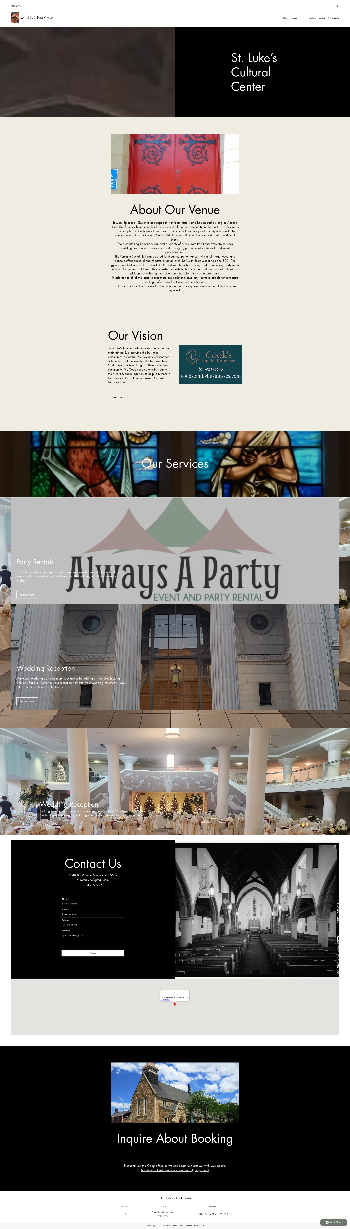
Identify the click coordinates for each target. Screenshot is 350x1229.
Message (66, 931)
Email (64, 910)
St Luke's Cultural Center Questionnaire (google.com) (175, 1170)
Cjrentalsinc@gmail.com (93, 880)
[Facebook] (337, 6)
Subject (65, 920)
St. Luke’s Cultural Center (37, 18)
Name (65, 899)
